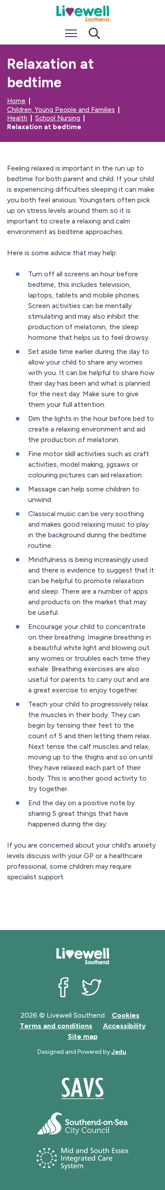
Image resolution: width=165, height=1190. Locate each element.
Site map (83, 1036)
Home (16, 101)
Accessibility (124, 1026)
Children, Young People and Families (61, 110)
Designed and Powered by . (82, 1052)
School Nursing (57, 118)
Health (17, 118)
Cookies (125, 1015)
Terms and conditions (56, 1026)
